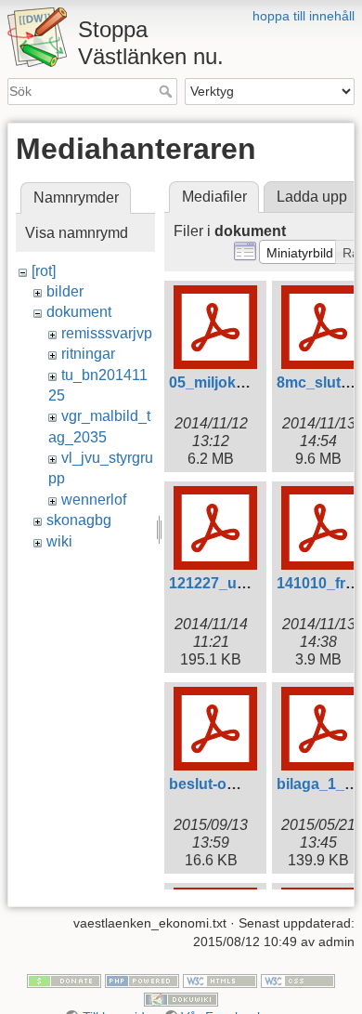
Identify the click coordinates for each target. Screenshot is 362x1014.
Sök (167, 91)
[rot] (44, 271)
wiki (59, 541)
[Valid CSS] (298, 980)
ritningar (88, 354)
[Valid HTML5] (220, 980)
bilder (65, 291)
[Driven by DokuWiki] (181, 998)
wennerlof (93, 499)
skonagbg (78, 520)
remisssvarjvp (106, 333)
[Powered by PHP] (142, 980)
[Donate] (64, 980)
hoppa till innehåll (303, 15)
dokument (78, 312)
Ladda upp (312, 196)
